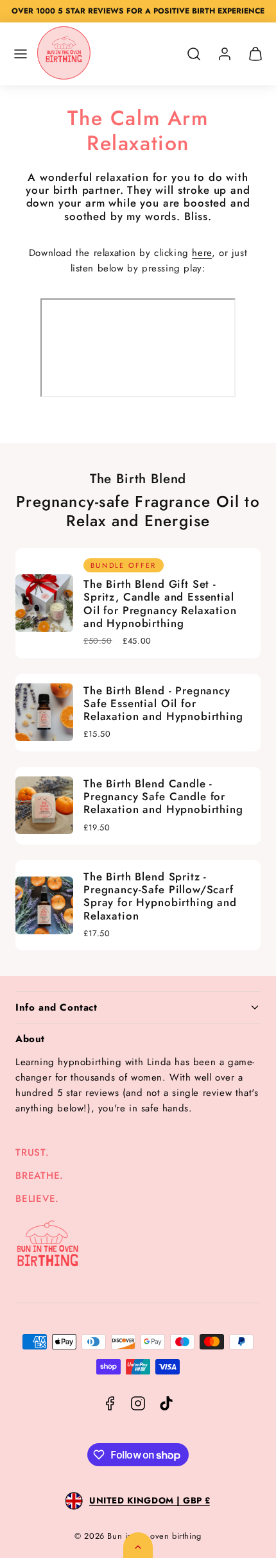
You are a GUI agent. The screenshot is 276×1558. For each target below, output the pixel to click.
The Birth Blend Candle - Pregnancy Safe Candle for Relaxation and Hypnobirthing (163, 797)
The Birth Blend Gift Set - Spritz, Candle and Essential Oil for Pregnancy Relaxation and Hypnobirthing (160, 603)
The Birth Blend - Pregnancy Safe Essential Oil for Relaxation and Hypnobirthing (163, 703)
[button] (20, 54)
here (201, 253)
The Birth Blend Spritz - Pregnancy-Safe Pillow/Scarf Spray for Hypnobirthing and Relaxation (160, 896)
